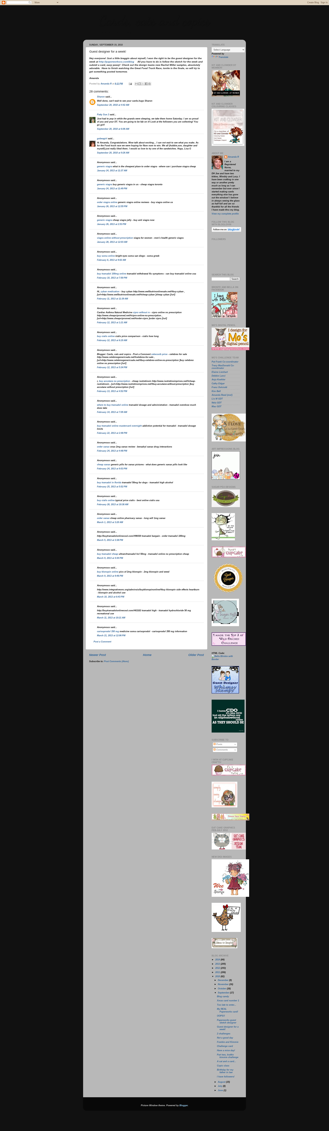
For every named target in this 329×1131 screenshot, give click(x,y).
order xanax (103, 447)
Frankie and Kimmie (227, 1042)
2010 (218, 976)
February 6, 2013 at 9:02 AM (111, 260)
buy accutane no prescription (115, 381)
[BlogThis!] (139, 83)
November (223, 984)
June (221, 1090)
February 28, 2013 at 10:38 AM (112, 504)
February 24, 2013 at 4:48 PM (112, 451)
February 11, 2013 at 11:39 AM (112, 299)
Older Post (196, 655)
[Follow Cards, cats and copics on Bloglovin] (226, 231)
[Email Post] (130, 84)
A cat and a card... (226, 1061)
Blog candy (223, 996)
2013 (218, 964)
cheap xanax (103, 464)
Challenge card (225, 1046)
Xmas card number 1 (228, 1000)
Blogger (183, 1105)
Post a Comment (102, 642)
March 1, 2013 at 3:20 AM (110, 522)
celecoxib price (159, 354)
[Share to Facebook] (146, 83)
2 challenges (223, 1033)
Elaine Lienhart (220, 372)
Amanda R (233, 157)
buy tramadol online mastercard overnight (119, 426)
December (223, 980)
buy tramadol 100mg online (111, 274)
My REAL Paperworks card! (227, 1010)
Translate (223, 57)
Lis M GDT (217, 399)
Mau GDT (216, 406)
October (222, 988)
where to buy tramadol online (112, 405)
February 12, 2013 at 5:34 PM (112, 367)
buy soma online (106, 256)
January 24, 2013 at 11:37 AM (112, 170)
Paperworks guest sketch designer (226, 1021)
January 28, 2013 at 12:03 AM (112, 242)
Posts (219, 744)
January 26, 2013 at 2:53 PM (111, 224)
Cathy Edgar (218, 383)
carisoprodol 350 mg (108, 631)
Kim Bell (216, 391)
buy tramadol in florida (109, 482)
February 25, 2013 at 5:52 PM (112, 486)
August (222, 1082)
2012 (218, 968)
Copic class (223, 1066)
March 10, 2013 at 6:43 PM (110, 597)
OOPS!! (221, 1016)
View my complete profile (225, 214)
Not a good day (225, 1038)
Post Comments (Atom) (116, 661)
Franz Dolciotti (219, 387)
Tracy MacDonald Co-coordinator (223, 366)
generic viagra (104, 166)
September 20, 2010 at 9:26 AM (113, 153)
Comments (222, 750)
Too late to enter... (226, 1005)
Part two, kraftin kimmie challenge (227, 1056)
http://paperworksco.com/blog (116, 61)
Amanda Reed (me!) (222, 395)
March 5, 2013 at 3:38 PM (110, 540)
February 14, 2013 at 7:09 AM (112, 412)
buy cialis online (106, 336)
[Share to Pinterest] (149, 83)
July (220, 1086)
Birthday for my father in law (225, 1071)
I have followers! (225, 1076)
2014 (218, 959)
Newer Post (97, 655)
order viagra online (107, 202)
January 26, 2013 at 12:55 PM (112, 206)
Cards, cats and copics (154, 20)
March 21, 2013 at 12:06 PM (111, 635)
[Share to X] (143, 83)
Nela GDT (217, 403)
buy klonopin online (107, 572)
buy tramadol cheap (107, 554)
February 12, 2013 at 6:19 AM (112, 340)
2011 (218, 972)
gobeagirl (102, 138)
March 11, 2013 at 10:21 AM (111, 618)
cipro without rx (141, 312)
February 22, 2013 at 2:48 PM (112, 433)
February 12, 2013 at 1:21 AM (112, 322)
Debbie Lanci (219, 376)
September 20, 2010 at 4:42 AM (113, 105)
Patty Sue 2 (103, 114)
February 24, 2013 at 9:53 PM (112, 469)
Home (147, 655)
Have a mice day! (226, 1050)
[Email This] (136, 83)
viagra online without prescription (115, 238)
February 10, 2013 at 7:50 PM (112, 278)
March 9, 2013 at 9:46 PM (110, 576)
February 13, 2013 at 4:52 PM (112, 391)
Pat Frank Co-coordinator (225, 362)
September (224, 993)
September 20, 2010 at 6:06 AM (113, 129)
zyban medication (110, 291)
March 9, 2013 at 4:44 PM (110, 558)
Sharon (101, 97)
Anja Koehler (218, 379)
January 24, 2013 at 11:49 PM (112, 188)
